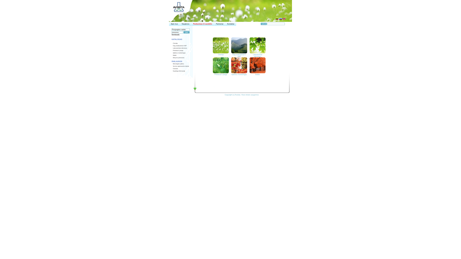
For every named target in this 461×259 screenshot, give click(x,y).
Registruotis (175, 34)
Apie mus (174, 24)
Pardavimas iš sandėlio (202, 24)
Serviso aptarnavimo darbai (181, 66)
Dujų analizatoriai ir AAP (239, 55)
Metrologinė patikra (178, 64)
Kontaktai (230, 24)
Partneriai (219, 24)
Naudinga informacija (179, 71)
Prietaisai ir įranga (221, 74)
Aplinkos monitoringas (239, 74)
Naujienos (185, 24)
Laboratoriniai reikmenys (257, 55)
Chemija (221, 55)
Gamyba (175, 68)
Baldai (257, 74)
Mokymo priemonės (178, 57)
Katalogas (177, 39)
